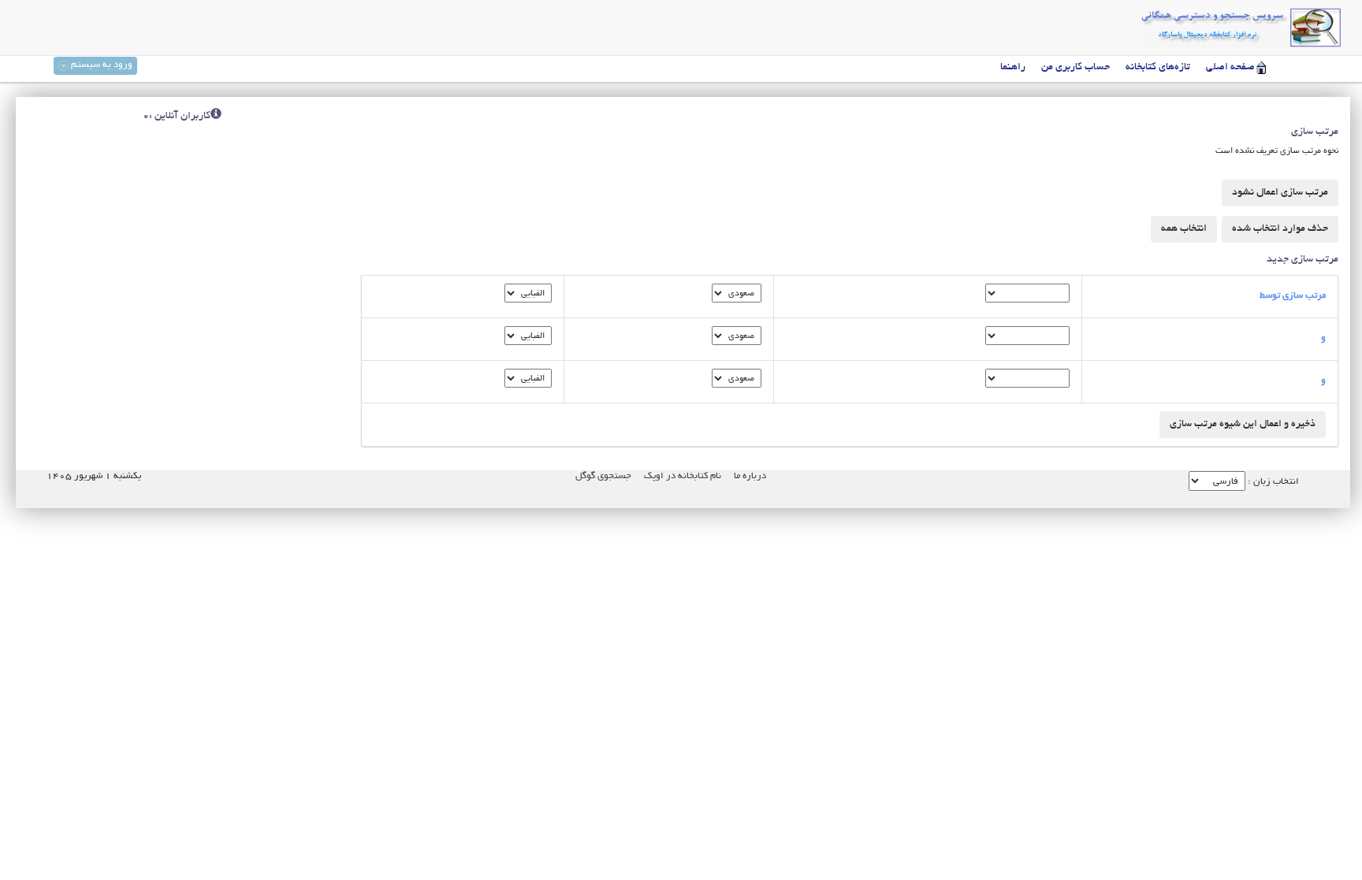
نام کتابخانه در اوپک (682, 476)
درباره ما (750, 476)
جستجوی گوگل (603, 476)
